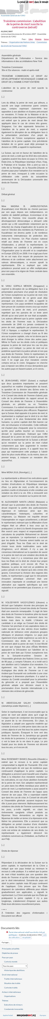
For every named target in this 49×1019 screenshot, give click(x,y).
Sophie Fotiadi (8, 1015)
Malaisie (38, 39)
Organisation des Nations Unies (22, 42)
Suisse (46, 39)
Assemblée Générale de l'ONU (13, 15)
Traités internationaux (13, 979)
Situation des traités (12, 983)
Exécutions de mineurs (13, 1005)
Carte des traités (11, 988)
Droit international (9, 975)
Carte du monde (10, 961)
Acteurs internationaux (11, 992)
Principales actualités (10, 949)
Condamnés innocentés (13, 1009)
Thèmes (5, 1000)
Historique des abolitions (14, 970)
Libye (31, 39)
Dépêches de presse (10, 953)
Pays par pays (7, 957)
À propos (43, 1015)
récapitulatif (26, 937)
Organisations (10, 996)
